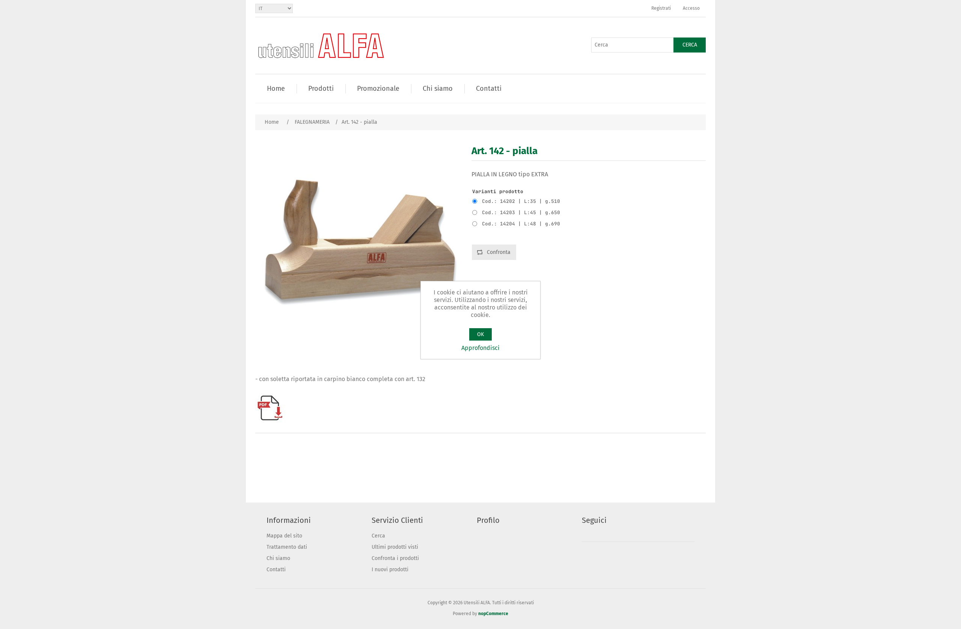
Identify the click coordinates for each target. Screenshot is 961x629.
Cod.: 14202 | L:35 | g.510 (521, 201)
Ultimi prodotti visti (395, 547)
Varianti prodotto (497, 191)
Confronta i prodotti (395, 558)
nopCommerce (493, 613)
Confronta (499, 252)
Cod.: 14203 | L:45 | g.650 (521, 212)
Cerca (689, 45)
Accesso (691, 8)
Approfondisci (480, 347)
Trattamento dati (287, 547)
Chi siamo (278, 558)
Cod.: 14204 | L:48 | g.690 (521, 224)
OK (480, 334)
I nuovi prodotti (390, 569)
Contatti (276, 569)
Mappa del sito (284, 536)
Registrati (661, 8)
